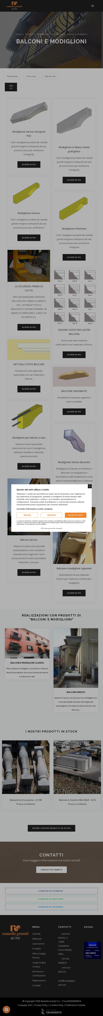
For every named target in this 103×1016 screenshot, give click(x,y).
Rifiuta (27, 515)
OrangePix (59, 528)
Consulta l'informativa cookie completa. (35, 509)
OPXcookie (44, 528)
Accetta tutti (75, 515)
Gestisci (51, 515)
